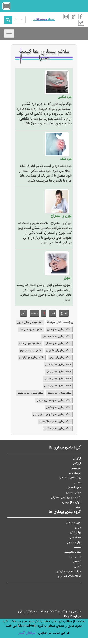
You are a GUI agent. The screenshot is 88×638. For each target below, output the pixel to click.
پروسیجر (76, 468)
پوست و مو (75, 473)
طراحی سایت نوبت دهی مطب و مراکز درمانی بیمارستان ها (49, 613)
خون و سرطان (73, 523)
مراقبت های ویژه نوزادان (68, 571)
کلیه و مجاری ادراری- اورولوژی (66, 497)
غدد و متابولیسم (72, 552)
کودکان (77, 562)
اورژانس (77, 463)
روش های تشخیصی (70, 478)
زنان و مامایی (74, 542)
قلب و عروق (75, 557)
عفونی (77, 547)
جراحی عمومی (73, 492)
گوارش (77, 567)
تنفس (77, 483)
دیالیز (78, 528)
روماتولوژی (75, 537)
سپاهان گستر (26, 633)
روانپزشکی (75, 532)
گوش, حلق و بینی (71, 502)
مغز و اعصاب (74, 488)
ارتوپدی (77, 458)
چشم (78, 507)
